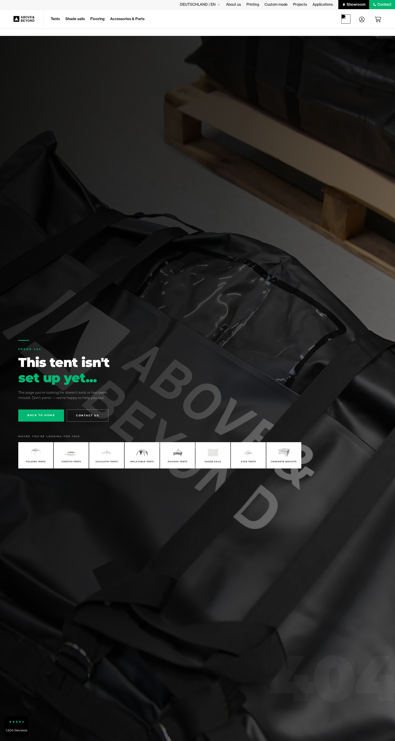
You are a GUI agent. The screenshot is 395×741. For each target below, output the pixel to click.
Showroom (356, 4)
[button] (17, 726)
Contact (384, 4)
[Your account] (361, 19)
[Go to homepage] (21, 19)
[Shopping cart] (378, 19)
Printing (252, 4)
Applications (322, 4)
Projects (300, 4)
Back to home (41, 415)
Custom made (276, 4)
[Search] (346, 19)
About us (233, 4)
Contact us (87, 415)
